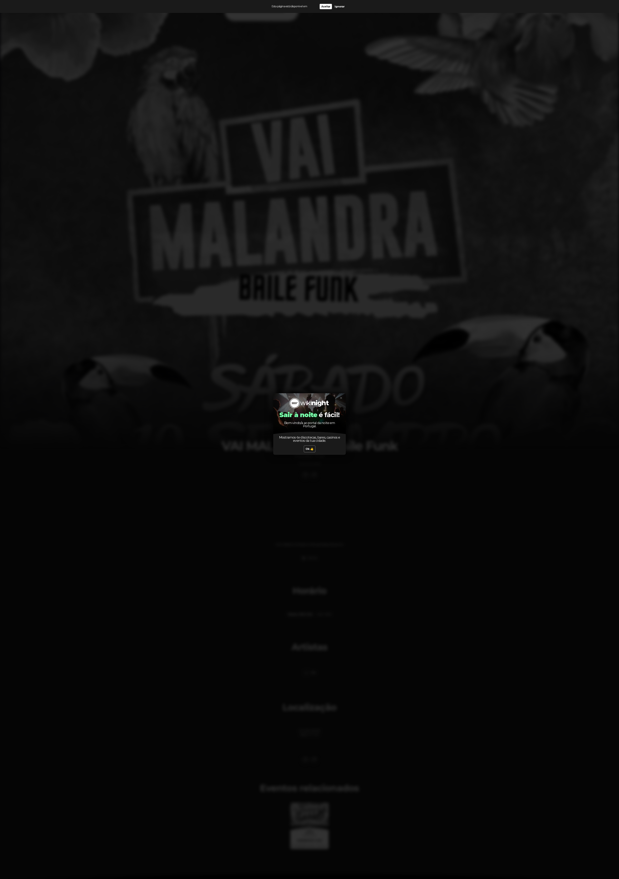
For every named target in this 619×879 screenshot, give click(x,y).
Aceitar (325, 6)
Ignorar (340, 6)
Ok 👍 (310, 448)
